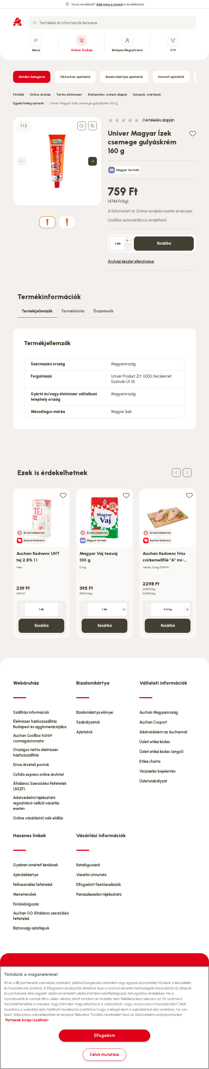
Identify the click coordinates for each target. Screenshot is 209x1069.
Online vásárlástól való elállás (38, 818)
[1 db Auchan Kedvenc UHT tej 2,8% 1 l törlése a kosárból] (22, 609)
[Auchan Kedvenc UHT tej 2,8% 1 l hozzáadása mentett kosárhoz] (63, 495)
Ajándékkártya (25, 875)
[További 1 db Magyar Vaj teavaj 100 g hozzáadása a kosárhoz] (124, 609)
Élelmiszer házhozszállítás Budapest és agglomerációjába (39, 724)
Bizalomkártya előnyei (94, 712)
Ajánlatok (84, 732)
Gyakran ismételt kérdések (35, 865)
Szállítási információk (31, 712)
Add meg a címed (109, 4)
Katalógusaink (88, 865)
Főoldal (18, 94)
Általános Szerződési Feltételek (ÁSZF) (39, 786)
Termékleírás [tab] (73, 311)
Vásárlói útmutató (91, 875)
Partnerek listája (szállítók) (26, 1020)
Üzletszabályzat (153, 781)
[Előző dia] (176, 472)
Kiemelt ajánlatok (171, 77)
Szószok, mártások (147, 94)
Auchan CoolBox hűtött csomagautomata (32, 738)
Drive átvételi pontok (31, 765)
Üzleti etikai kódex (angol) (161, 751)
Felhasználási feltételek (33, 884)
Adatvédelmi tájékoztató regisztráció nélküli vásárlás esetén (36, 803)
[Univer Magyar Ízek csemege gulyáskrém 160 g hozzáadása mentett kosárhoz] (192, 133)
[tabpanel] (104, 379)
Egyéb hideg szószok (28, 103)
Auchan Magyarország (158, 712)
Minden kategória (32, 77)
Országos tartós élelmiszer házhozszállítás (35, 753)
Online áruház (40, 94)
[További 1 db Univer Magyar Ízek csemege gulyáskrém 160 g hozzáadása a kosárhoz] (127, 241)
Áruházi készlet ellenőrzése (131, 261)
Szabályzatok (88, 722)
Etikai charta (149, 761)
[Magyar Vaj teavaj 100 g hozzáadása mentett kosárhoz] (126, 495)
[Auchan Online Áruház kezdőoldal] (17, 21)
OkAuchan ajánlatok (75, 77)
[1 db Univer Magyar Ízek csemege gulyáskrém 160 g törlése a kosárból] (127, 247)
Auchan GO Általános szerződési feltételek (41, 916)
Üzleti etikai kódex (154, 742)
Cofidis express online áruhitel (38, 774)
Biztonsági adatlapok (31, 928)
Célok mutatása (104, 1054)
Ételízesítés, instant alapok (107, 94)
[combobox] (112, 22)
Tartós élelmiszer (69, 94)
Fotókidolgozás (26, 904)
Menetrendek (24, 894)
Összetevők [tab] (103, 311)
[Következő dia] (187, 472)
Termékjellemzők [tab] (37, 311)
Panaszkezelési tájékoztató (99, 894)
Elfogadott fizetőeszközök (98, 884)
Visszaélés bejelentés (157, 771)
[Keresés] (34, 23)
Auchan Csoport (153, 722)
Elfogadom (104, 1035)
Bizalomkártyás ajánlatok (124, 77)
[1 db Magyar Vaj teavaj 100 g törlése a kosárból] (85, 609)
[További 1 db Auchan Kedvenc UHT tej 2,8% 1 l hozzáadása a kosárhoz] (61, 609)
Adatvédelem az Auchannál (163, 732)
